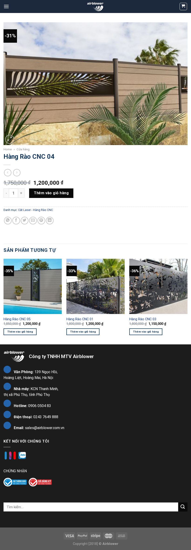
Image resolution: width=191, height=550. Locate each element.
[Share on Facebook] (16, 220)
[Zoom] (9, 139)
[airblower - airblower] (95, 6)
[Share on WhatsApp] (8, 220)
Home (7, 149)
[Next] (187, 301)
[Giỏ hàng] (183, 6)
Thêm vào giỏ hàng (51, 193)
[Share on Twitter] (24, 220)
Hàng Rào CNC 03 (142, 319)
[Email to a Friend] (33, 220)
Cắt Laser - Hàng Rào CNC (35, 210)
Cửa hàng (23, 149)
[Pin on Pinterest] (41, 220)
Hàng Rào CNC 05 (17, 319)
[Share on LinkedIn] (50, 220)
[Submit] (183, 506)
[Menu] (6, 6)
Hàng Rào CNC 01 (79, 319)
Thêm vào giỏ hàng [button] (20, 331)
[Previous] (3, 301)
